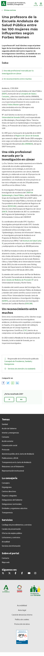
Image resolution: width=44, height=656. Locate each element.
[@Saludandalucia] (22, 573)
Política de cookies (22, 619)
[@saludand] (9, 573)
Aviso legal (22, 610)
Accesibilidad (22, 605)
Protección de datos (22, 624)
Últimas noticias (10, 10)
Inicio (17, 3)
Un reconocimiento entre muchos (18, 79)
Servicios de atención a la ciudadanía (21, 369)
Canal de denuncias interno (22, 615)
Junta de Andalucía (3, 3)
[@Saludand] (29, 573)
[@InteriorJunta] (3, 573)
